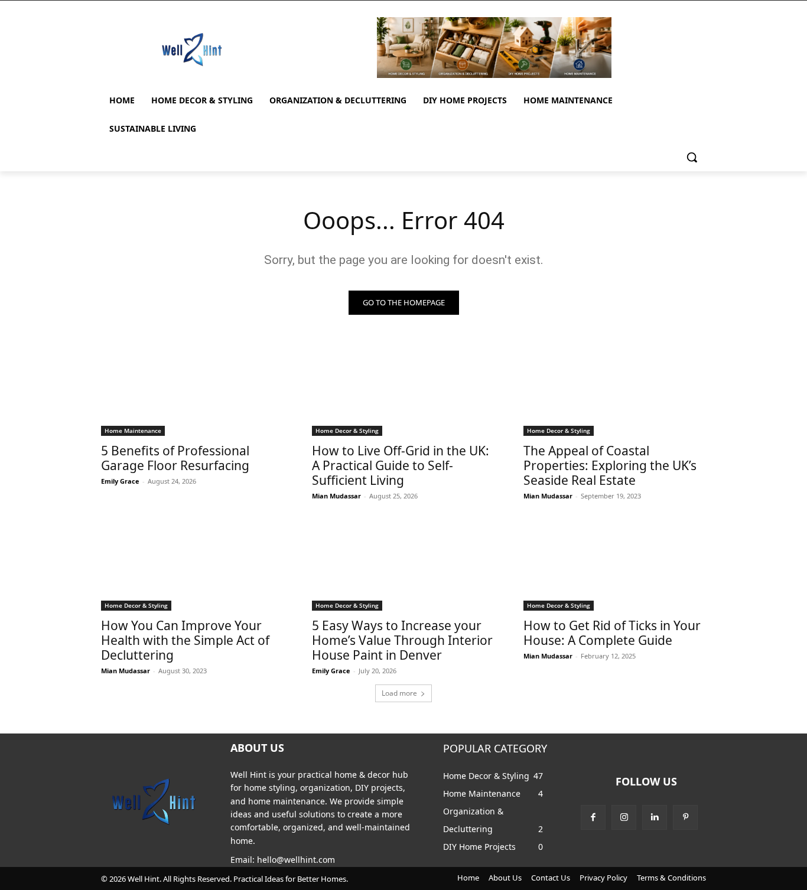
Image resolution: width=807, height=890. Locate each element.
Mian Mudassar (336, 495)
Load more (399, 693)
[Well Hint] (191, 49)
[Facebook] (593, 817)
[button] (692, 157)
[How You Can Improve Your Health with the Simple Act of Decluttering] (192, 565)
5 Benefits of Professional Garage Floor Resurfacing (175, 458)
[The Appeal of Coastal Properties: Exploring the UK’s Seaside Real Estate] (615, 390)
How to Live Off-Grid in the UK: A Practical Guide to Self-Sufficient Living (400, 465)
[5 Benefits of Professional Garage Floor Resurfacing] (192, 390)
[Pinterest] (685, 817)
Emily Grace (120, 481)
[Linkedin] (654, 817)
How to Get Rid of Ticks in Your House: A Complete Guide (612, 632)
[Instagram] (623, 817)
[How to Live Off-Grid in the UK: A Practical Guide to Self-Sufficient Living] (403, 390)
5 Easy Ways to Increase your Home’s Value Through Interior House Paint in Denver (402, 640)
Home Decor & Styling (347, 430)
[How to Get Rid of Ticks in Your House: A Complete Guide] (615, 565)
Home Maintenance (133, 430)
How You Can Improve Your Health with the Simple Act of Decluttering (185, 640)
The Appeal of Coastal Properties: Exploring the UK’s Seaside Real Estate (610, 465)
